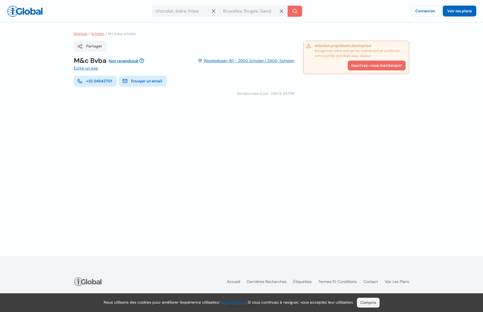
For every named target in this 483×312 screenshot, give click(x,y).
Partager (94, 46)
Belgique (80, 34)
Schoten (97, 34)
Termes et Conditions (337, 281)
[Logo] (25, 11)
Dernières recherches (267, 281)
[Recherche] (295, 11)
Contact (370, 281)
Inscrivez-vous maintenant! (376, 65)
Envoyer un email (146, 81)
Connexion (425, 10)
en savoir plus (233, 302)
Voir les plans (459, 10)
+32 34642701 (99, 81)
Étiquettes (302, 281)
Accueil (233, 281)
